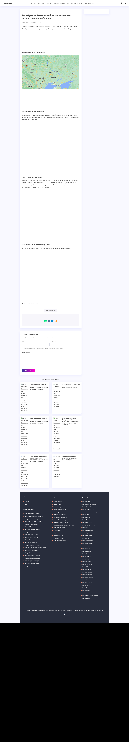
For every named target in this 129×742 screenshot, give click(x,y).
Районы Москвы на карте (61, 522)
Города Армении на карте (32, 519)
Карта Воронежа (87, 535)
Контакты (27, 501)
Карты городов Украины (50, 310)
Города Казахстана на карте (33, 529)
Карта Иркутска (86, 561)
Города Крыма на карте (31, 534)
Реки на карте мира (59, 527)
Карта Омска (85, 527)
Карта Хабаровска (87, 567)
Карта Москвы (86, 501)
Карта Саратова (86, 556)
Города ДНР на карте (31, 527)
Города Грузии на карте (31, 524)
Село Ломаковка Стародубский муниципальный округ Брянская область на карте (71, 386)
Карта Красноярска (87, 543)
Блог (26, 504)
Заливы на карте (58, 535)
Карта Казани (86, 517)
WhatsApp (45, 321)
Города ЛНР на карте (31, 542)
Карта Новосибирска (88, 507)
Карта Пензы (86, 590)
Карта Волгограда (87, 522)
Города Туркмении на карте (32, 555)
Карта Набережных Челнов (90, 595)
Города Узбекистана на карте (33, 558)
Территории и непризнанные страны (64, 512)
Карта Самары (86, 514)
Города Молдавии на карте (32, 545)
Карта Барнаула (86, 551)
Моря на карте (58, 533)
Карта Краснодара (87, 540)
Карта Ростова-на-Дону (88, 525)
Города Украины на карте (32, 560)
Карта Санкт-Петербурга (89, 504)
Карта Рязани (86, 585)
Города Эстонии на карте (32, 563)
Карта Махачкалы (87, 574)
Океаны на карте (58, 530)
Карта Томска (86, 548)
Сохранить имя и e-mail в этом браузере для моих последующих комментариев (43, 348)
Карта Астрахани (87, 593)
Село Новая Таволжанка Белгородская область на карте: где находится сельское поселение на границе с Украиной (70, 421)
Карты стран (57, 504)
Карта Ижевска (86, 569)
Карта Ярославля (87, 572)
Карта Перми (86, 533)
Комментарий (26, 352)
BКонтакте (64, 614)
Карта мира (7, 3)
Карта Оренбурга (87, 582)
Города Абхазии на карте (32, 513)
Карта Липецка (86, 588)
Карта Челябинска (87, 530)
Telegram (52, 321)
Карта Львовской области (30, 304)
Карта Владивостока (88, 546)
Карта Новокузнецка (88, 577)
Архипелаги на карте (60, 514)
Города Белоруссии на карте (33, 521)
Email (54, 341)
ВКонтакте (49, 321)
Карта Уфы (85, 520)
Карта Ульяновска (87, 564)
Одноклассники (56, 321)
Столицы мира (58, 507)
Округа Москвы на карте (60, 520)
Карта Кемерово (87, 580)
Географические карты (60, 517)
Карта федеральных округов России (64, 525)
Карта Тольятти (86, 559)
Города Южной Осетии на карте (34, 566)
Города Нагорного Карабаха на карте (35, 547)
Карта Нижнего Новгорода (89, 512)
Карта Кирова (86, 598)
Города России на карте (31, 550)
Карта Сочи (85, 538)
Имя (23, 341)
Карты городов (58, 501)
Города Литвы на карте (31, 540)
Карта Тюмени (86, 554)
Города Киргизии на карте (32, 532)
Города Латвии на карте (31, 537)
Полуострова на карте (60, 540)
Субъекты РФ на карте (60, 509)
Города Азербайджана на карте (34, 516)
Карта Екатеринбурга (88, 509)
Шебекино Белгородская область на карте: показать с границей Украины (70, 458)
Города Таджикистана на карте (33, 553)
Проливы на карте (59, 538)
